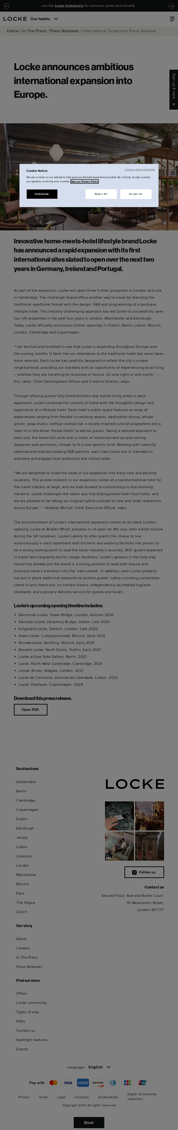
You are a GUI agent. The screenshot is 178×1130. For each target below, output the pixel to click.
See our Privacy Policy (84, 181)
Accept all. (136, 193)
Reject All (101, 193)
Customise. (42, 193)
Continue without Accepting (140, 169)
